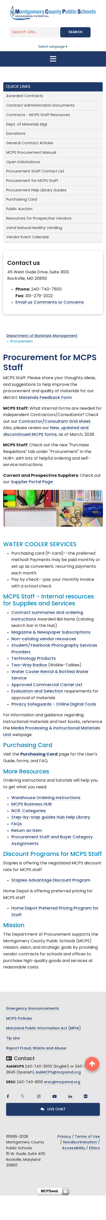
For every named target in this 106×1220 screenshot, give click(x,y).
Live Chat (56, 1109)
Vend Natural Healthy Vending (34, 228)
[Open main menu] (53, 59)
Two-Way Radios (29, 665)
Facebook (7, 1096)
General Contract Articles (29, 143)
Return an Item (26, 831)
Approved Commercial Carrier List (46, 685)
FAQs (16, 824)
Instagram (38, 1096)
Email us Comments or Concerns (49, 303)
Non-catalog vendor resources (43, 639)
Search (75, 32)
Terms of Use (87, 1137)
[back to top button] (92, 1064)
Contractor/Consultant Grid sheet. (55, 422)
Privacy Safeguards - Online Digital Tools (53, 704)
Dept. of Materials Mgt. (27, 125)
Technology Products (33, 659)
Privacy (64, 1137)
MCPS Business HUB (31, 804)
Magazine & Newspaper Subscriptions (51, 632)
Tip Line (13, 1038)
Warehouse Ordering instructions (46, 798)
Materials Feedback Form (46, 398)
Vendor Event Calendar (27, 237)
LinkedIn (70, 1096)
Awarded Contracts (24, 96)
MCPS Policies (19, 1019)
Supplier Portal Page (32, 482)
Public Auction (19, 209)
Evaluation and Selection (37, 691)
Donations (15, 134)
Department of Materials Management (41, 336)
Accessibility (73, 1148)
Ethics (94, 1148)
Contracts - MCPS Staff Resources (38, 115)
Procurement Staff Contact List (35, 171)
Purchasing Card (21, 200)
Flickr (85, 1096)
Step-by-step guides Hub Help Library (50, 817)
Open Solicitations (23, 162)
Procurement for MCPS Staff (32, 181)
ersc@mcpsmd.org (62, 1082)
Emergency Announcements (32, 1009)
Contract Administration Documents (40, 106)
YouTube (54, 1096)
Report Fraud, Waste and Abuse (36, 1048)
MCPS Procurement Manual (31, 153)
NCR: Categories (28, 811)
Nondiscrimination (80, 1142)
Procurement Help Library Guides (36, 190)
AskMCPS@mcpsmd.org (58, 1072)
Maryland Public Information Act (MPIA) (43, 1028)
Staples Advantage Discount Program (50, 880)
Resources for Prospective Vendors (39, 219)
